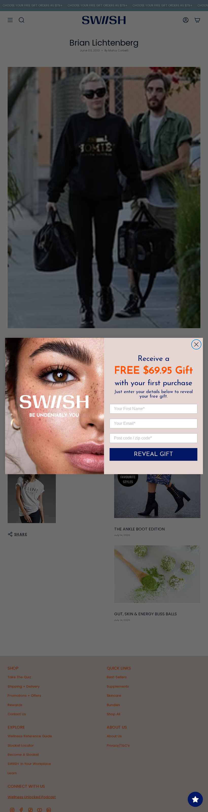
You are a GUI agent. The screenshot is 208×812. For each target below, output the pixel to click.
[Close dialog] (196, 344)
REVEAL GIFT (153, 454)
